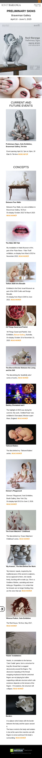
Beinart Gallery (19, 335)
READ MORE (11, 215)
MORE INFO (22, 154)
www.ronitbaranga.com (22, 753)
